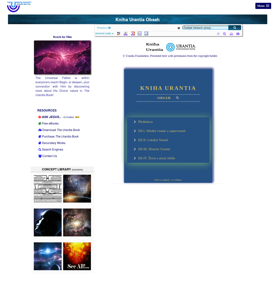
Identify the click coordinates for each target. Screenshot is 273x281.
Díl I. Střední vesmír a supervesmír (162, 131)
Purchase (60, 136)
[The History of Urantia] (77, 201)
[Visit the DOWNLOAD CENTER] (118, 34)
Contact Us (49, 156)
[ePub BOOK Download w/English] (146, 34)
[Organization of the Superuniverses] (48, 201)
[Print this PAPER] (230, 33)
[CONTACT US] (236, 33)
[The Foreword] (48, 235)
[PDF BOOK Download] (124, 34)
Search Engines (52, 149)
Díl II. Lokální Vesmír (153, 140)
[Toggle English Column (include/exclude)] (177, 98)
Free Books (50, 123)
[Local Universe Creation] (77, 235)
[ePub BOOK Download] (139, 34)
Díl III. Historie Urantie (154, 149)
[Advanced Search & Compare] (223, 34)
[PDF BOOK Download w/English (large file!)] (132, 34)
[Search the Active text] (234, 27)
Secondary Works (53, 143)
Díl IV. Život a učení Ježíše (156, 158)
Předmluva (102, 27)
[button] (263, 6)
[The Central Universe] (48, 269)
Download (61, 130)
